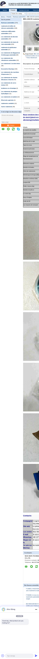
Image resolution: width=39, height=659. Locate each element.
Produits (13, 10)
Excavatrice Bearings (7, 69)
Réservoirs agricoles (7, 100)
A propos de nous (24, 10)
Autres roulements (6, 106)
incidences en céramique (8, 88)
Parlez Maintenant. (32, 57)
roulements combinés (7, 103)
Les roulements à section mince (10, 63)
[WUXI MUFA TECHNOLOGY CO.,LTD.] (4, 4)
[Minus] (36, 609)
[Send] (36, 655)
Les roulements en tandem (9, 97)
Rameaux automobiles (19, 17)
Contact (12, 125)
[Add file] (2, 655)
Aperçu (5, 10)
